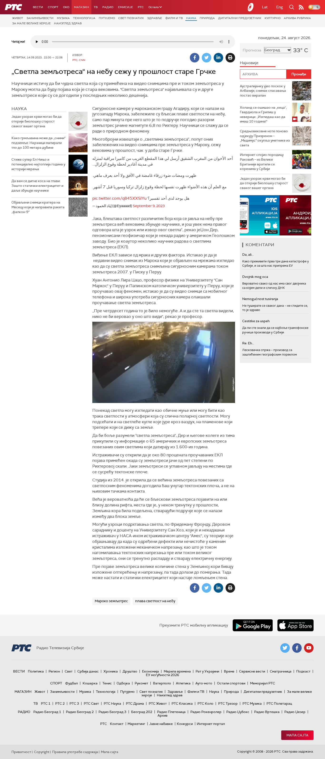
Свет (69, 671)
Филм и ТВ (174, 18)
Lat (265, 7)
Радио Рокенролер (206, 712)
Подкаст (303, 671)
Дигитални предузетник (239, 18)
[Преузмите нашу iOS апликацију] (295, 625)
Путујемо (107, 18)
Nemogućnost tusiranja (260, 299)
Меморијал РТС (262, 683)
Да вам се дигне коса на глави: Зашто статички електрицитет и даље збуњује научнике (37, 185)
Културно (273, 18)
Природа (207, 18)
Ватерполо (162, 683)
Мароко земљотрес (111, 601)
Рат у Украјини (207, 671)
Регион (54, 671)
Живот (17, 18)
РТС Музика (252, 703)
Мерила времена (177, 671)
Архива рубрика (297, 18)
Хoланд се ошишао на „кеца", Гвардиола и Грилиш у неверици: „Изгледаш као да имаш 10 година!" (263, 114)
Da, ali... (248, 254)
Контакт (116, 724)
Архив (162, 715)
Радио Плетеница (171, 712)
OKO (66, 7)
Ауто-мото (203, 683)
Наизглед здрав (68, 23)
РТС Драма (135, 703)
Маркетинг (136, 724)
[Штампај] (230, 57)
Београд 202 (141, 712)
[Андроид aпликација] (275, 215)
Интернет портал (211, 724)
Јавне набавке (161, 724)
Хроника (110, 671)
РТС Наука (112, 703)
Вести (38, 7)
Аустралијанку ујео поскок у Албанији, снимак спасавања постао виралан (263, 90)
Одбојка (123, 683)
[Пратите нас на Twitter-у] (285, 648)
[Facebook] (194, 57)
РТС (141, 7)
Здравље (154, 18)
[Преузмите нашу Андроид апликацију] (253, 625)
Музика (63, 18)
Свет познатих (131, 18)
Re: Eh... (248, 343)
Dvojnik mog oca (255, 277)
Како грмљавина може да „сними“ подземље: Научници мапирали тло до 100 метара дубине (38, 142)
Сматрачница (280, 671)
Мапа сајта (297, 735)
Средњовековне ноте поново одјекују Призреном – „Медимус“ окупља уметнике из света (265, 138)
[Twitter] (206, 57)
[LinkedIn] (218, 57)
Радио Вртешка (267, 712)
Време (229, 671)
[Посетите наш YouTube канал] (309, 648)
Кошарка (90, 683)
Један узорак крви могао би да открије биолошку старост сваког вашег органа (36, 121)
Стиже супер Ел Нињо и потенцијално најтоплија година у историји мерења (38, 164)
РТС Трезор (228, 703)
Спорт (53, 7)
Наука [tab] (19, 109)
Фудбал (71, 683)
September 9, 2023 (149, 206)
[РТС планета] (250, 7)
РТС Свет (91, 703)
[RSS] (301, 7)
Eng (279, 7)
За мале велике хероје (31, 23)
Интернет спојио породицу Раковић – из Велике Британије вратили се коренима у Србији (262, 162)
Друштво (130, 671)
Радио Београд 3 (112, 712)
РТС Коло (205, 703)
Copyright (41, 752)
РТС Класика (182, 703)
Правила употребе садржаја (75, 752)
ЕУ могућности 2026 (162, 675)
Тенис (107, 683)
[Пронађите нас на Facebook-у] (297, 648)
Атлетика (183, 683)
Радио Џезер (294, 712)
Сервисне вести (252, 671)
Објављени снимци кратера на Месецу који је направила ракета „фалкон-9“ (37, 207)
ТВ (96, 7)
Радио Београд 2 (80, 712)
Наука (191, 18)
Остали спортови (231, 683)
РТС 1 (45, 703)
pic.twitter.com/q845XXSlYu (119, 198)
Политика (36, 671)
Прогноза (252, 50)
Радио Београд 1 (47, 712)
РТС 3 (74, 703)
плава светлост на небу (155, 601)
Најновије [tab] (249, 62)
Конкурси (185, 724)
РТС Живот (158, 703)
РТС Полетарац (279, 703)
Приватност (21, 752)
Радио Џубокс (237, 712)
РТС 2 (60, 703)
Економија (150, 671)
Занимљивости (40, 18)
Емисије (125, 7)
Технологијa (84, 18)
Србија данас (88, 671)
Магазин (81, 7)
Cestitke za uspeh (256, 321)
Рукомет (141, 683)
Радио (107, 7)
